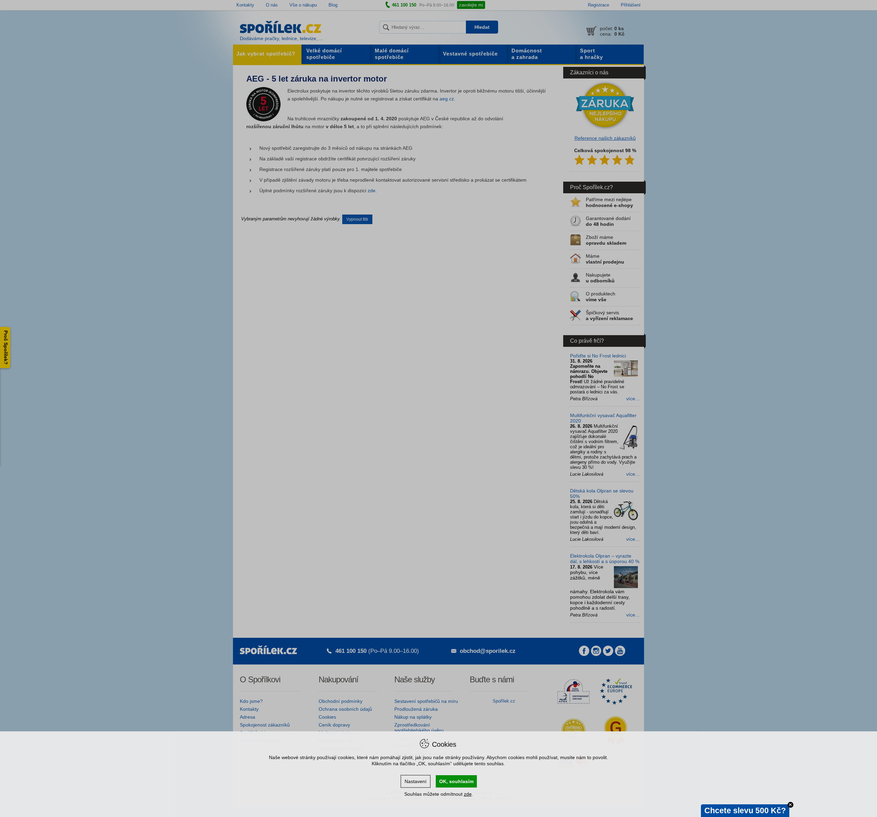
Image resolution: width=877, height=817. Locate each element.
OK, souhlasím (456, 781)
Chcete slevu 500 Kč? (745, 810)
